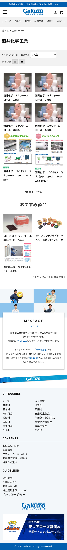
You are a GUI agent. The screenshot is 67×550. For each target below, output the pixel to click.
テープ (8, 20)
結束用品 (39, 20)
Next (64, 22)
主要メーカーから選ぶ (15, 454)
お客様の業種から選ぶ (15, 458)
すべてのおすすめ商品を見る (50, 276)
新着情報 (8, 449)
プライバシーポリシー (14, 494)
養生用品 (8, 426)
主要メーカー (18, 30)
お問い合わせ (10, 486)
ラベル (6, 430)
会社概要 (8, 478)
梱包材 (28, 20)
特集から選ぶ (10, 462)
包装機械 (40, 401)
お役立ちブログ (11, 445)
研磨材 (38, 409)
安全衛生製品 (42, 413)
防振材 (60, 20)
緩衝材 (50, 20)
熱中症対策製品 (43, 421)
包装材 (18, 20)
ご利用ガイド (9, 482)
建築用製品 (41, 426)
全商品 (5, 30)
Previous (3, 22)
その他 (38, 430)
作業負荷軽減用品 (45, 417)
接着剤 (38, 405)
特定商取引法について (15, 490)
